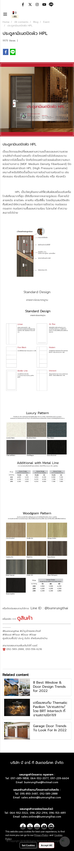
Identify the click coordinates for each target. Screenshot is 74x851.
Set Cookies (28, 845)
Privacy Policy (41, 835)
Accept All (46, 845)
